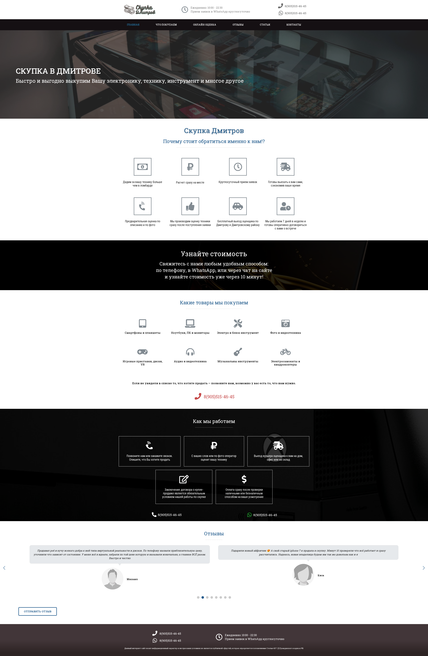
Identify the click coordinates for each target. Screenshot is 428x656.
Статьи (265, 24)
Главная (133, 24)
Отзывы (238, 24)
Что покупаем (166, 24)
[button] (198, 597)
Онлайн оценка (204, 24)
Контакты (293, 24)
